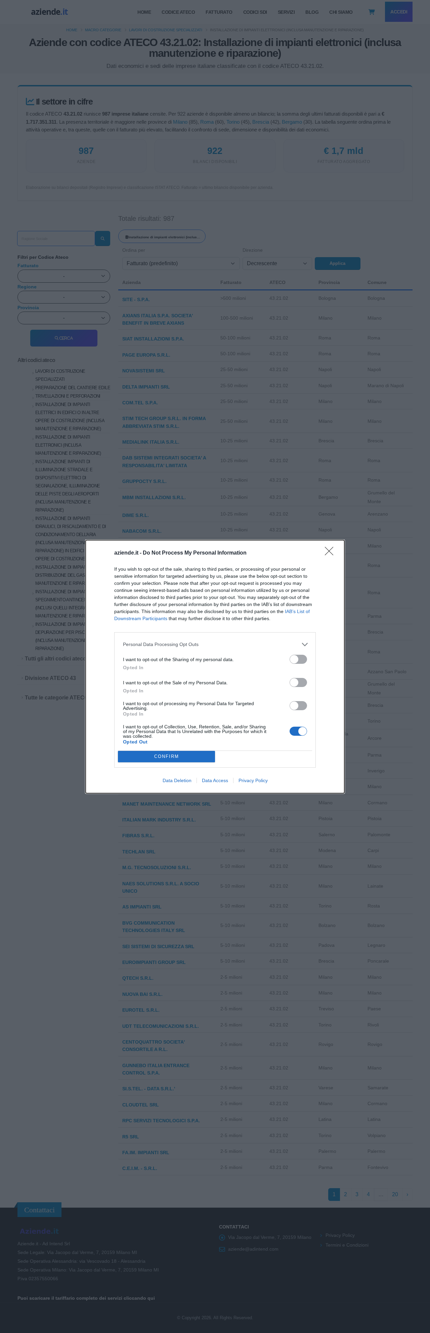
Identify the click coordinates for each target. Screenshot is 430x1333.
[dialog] (215, 666)
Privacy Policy (253, 780)
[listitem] (215, 644)
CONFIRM (166, 756)
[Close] (331, 553)
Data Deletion (177, 780)
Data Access (215, 780)
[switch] (298, 659)
